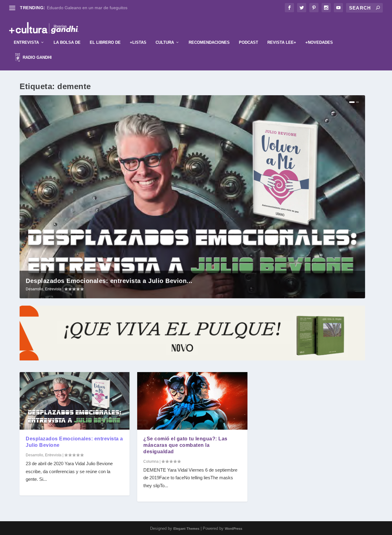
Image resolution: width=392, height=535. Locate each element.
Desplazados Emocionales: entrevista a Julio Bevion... (109, 280)
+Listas (138, 42)
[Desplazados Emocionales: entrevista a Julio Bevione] (75, 401)
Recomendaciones (209, 42)
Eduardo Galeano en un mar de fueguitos (87, 7)
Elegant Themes (186, 528)
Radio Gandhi (36, 57)
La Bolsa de (67, 42)
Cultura (165, 42)
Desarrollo (34, 289)
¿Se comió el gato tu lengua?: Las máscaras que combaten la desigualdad (185, 445)
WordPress (233, 528)
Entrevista (26, 42)
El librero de (105, 42)
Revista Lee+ (281, 42)
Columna (151, 461)
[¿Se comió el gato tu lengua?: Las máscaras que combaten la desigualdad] (192, 401)
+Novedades (319, 42)
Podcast (248, 42)
